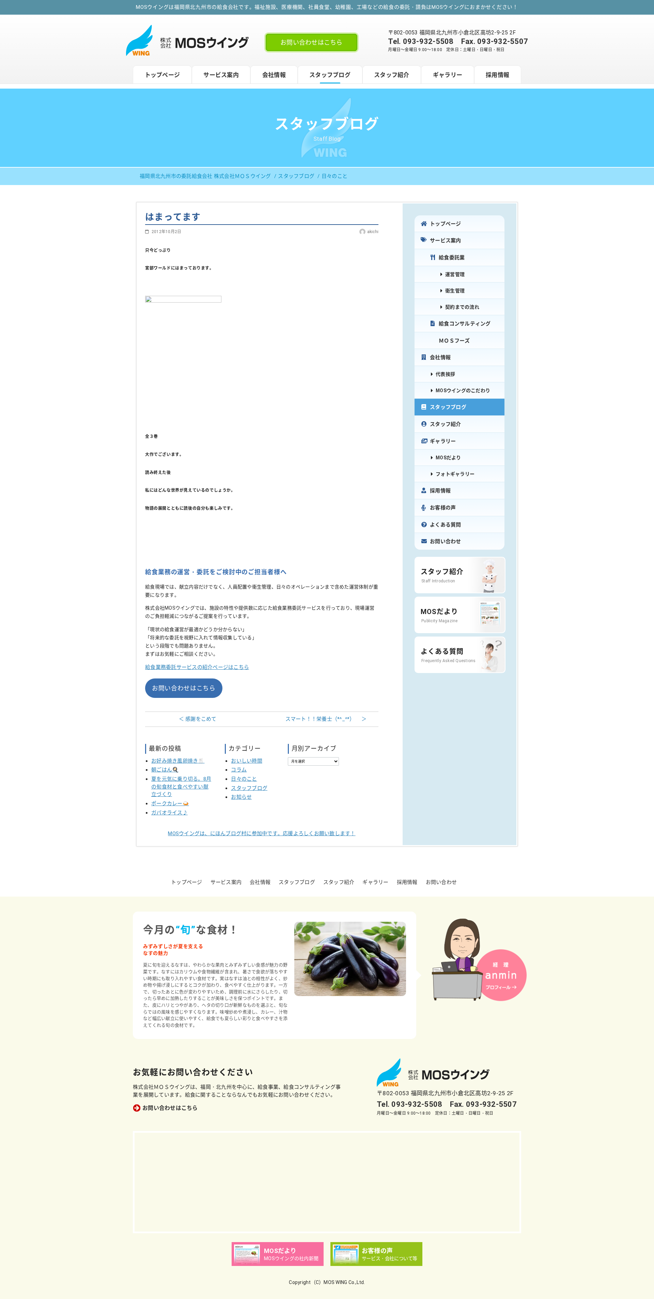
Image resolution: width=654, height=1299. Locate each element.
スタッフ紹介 (391, 75)
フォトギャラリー (455, 474)
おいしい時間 (246, 761)
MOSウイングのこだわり (463, 390)
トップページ (162, 75)
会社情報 (274, 75)
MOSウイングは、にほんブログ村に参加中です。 (261, 833)
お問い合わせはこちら (311, 42)
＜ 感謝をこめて (198, 719)
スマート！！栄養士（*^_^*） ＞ (326, 719)
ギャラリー (447, 75)
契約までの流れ (462, 307)
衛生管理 (455, 290)
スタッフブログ (330, 75)
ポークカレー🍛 (170, 803)
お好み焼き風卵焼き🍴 (178, 761)
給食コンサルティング (465, 324)
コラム (239, 770)
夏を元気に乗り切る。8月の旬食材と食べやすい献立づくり (181, 786)
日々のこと (244, 779)
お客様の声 (443, 508)
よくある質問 (445, 525)
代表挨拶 (445, 374)
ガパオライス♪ (169, 813)
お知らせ (241, 797)
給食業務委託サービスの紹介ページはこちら (197, 667)
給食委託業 (452, 258)
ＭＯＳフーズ (454, 341)
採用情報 (497, 75)
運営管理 (455, 274)
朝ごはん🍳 (164, 770)
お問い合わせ (445, 541)
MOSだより (448, 457)
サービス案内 (221, 75)
